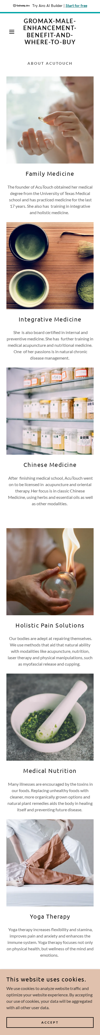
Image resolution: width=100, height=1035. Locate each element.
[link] (50, 32)
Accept (50, 1022)
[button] (7, 31)
